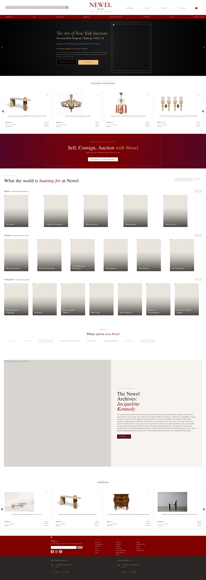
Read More (122, 436)
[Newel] (51, 537)
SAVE (47, 493)
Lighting (146, 17)
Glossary (117, 554)
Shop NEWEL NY (140, 550)
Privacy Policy (98, 546)
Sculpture (59, 17)
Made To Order (199, 17)
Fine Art (138, 546)
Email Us (97, 550)
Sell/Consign (129, 8)
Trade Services (119, 548)
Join (80, 547)
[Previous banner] (2, 47)
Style (171, 17)
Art (34, 17)
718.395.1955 (123, 572)
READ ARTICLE (88, 62)
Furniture (9, 17)
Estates (96, 552)
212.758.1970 (57, 572)
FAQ (96, 548)
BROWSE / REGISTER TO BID (66, 62)
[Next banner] (203, 47)
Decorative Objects (116, 17)
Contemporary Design (140, 544)
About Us (147, 8)
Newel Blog (118, 546)
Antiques (138, 542)
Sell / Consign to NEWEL (121, 550)
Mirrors (86, 17)
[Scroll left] (196, 191)
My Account (182, 8)
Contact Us (164, 8)
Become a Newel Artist (120, 552)
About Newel (118, 542)
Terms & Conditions (99, 544)
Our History (118, 544)
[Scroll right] (200, 191)
